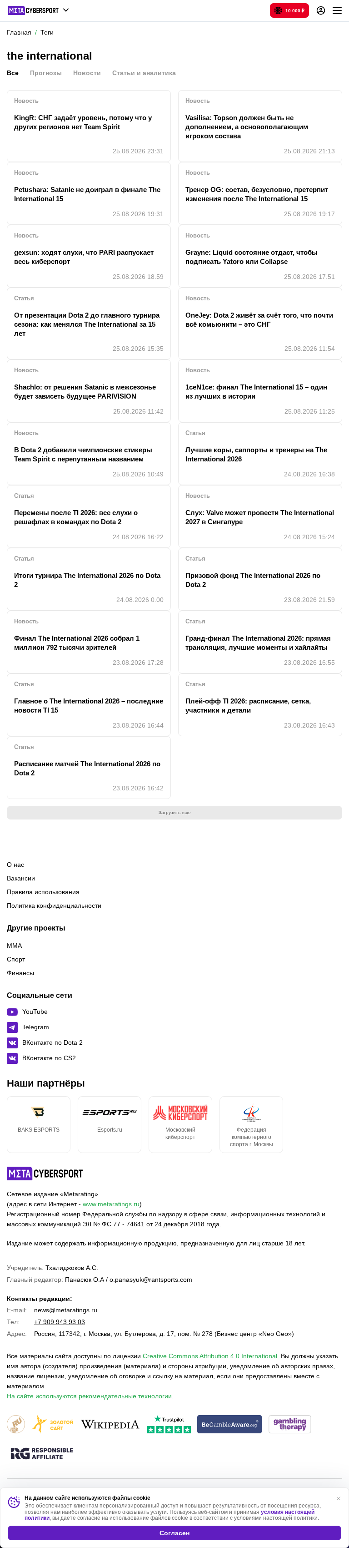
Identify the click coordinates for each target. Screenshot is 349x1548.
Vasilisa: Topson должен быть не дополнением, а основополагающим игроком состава (246, 127)
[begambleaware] (229, 1425)
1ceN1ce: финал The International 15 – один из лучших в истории (256, 391)
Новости (87, 72)
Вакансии (21, 878)
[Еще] (337, 10)
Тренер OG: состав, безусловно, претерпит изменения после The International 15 (256, 194)
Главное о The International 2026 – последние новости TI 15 (88, 705)
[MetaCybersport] (45, 1173)
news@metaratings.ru (65, 1310)
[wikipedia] (110, 1425)
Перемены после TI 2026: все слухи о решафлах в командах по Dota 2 (76, 517)
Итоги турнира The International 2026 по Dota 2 (87, 580)
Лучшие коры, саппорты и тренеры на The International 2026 (256, 454)
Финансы (20, 972)
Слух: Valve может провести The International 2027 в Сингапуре (259, 517)
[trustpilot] (169, 1425)
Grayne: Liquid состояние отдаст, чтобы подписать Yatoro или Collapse (251, 256)
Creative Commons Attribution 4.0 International (210, 1356)
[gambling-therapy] (290, 1425)
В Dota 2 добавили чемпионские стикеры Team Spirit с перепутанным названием (83, 454)
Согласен (174, 1533)
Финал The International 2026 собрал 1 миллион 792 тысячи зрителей (77, 642)
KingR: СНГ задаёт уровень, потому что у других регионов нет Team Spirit (83, 122)
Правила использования (43, 891)
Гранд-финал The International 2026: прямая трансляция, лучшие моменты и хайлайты (258, 642)
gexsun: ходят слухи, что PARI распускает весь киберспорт (84, 256)
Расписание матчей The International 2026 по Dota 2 (87, 768)
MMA (14, 945)
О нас (15, 864)
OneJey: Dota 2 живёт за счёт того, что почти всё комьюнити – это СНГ (259, 319)
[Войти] (320, 10)
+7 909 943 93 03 (59, 1321)
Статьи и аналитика (144, 72)
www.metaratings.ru (111, 1204)
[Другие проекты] (38, 10)
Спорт (16, 959)
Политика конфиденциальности (54, 905)
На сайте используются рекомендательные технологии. (90, 1396)
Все (13, 72)
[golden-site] (52, 1425)
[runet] (16, 1425)
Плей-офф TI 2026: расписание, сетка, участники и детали (248, 705)
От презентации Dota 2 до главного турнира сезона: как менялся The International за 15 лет (87, 324)
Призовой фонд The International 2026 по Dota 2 (252, 580)
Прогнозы (46, 72)
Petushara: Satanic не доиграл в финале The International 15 (87, 194)
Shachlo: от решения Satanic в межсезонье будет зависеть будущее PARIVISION (85, 391)
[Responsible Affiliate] (42, 1454)
